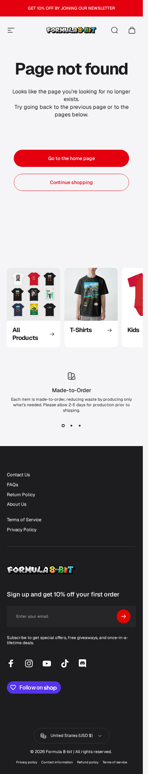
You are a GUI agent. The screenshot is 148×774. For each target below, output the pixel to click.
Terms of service (115, 762)
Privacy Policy (21, 530)
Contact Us (18, 475)
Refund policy (87, 762)
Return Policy (21, 495)
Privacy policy (26, 762)
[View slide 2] (71, 425)
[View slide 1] (63, 425)
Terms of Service (24, 520)
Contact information (57, 762)
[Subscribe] (123, 616)
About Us (17, 504)
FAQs (12, 485)
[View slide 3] (80, 425)
